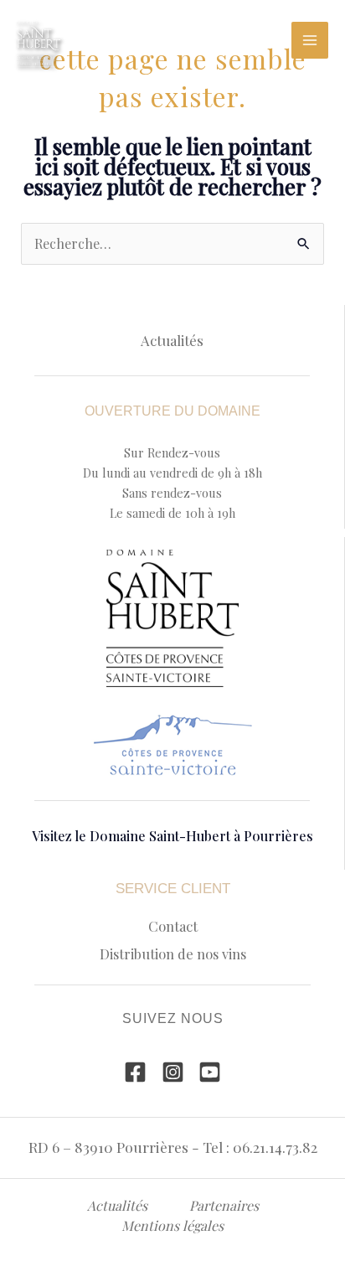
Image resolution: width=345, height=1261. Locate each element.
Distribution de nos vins (173, 953)
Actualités (172, 340)
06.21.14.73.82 (275, 1146)
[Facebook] (135, 1072)
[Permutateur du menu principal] (309, 40)
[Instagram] (172, 1072)
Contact (173, 926)
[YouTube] (209, 1072)
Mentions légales (172, 1225)
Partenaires (224, 1205)
